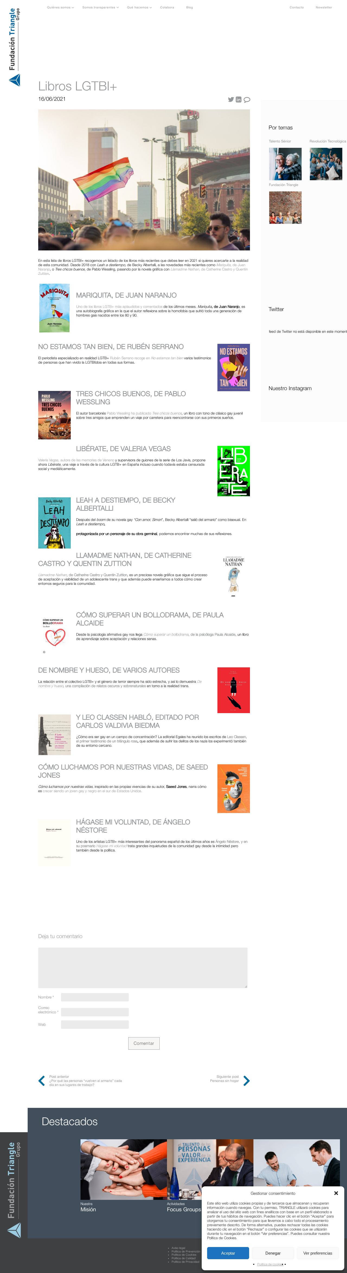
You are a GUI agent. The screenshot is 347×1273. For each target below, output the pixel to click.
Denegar (273, 1253)
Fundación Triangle (283, 185)
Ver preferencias (317, 1253)
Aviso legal (178, 1247)
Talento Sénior (280, 141)
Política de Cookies (184, 1254)
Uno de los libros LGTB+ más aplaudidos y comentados (119, 306)
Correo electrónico (48, 1010)
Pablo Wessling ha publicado (144, 413)
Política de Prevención (186, 1251)
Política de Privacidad (185, 1261)
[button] (336, 1193)
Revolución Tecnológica (328, 141)
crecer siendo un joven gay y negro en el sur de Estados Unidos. (92, 791)
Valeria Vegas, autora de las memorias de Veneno (76, 460)
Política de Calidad (183, 1258)
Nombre (46, 997)
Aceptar (228, 1253)
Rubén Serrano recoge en (146, 358)
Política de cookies (270, 1264)
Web (42, 1024)
